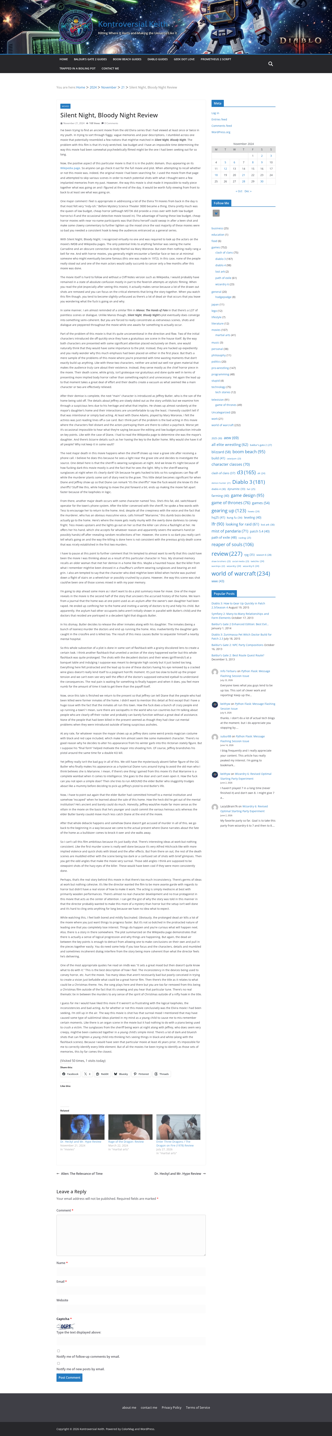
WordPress (147, 1429)
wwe (218, 581)
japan (215, 304)
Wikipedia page (70, 168)
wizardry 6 (222, 284)
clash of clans (224, 252)
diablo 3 (220, 259)
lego (214, 311)
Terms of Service (198, 1407)
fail (251, 489)
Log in (215, 113)
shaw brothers (221, 561)
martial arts (222, 335)
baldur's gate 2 (261, 445)
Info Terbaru (228, 671)
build (218, 458)
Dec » (248, 191)
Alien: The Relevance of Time (82, 1173)
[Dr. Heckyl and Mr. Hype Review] (82, 1127)
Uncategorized (221, 412)
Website (62, 1300)
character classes (231, 464)
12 (225, 168)
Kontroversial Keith (133, 23)
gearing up (229, 510)
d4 (261, 473)
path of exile (223, 278)
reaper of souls (233, 544)
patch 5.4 (260, 531)
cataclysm (234, 458)
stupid (216, 380)
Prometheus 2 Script (216, 59)
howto (254, 511)
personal (217, 349)
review (227, 553)
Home (64, 59)
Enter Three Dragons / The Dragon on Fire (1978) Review (175, 1143)
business (217, 228)
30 (261, 181)
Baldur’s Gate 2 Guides (90, 59)
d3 (246, 472)
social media (240, 561)
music (215, 342)
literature (218, 323)
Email (61, 1281)
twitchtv (257, 561)
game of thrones (226, 405)
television (218, 399)
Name (62, 1263)
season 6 (263, 555)
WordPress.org (221, 132)
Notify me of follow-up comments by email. (88, 1356)
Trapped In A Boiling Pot (77, 68)
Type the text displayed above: (78, 1332)
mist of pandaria (230, 531)
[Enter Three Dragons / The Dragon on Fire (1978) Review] (178, 1127)
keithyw (225, 704)
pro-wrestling (220, 368)
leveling (252, 517)
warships (218, 566)
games (216, 247)
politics (216, 361)
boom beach (248, 452)
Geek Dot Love (184, 59)
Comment (64, 1210)
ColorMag (128, 1429)
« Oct (239, 191)
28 (243, 181)
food (214, 241)
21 (243, 175)
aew (231, 437)
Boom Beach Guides (127, 59)
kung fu (234, 517)
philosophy (219, 355)
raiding (244, 537)
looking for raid (242, 524)
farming (220, 496)
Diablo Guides (158, 59)
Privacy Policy (171, 1407)
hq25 (218, 517)
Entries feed (219, 119)
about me (129, 1407)
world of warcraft (223, 425)
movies (65, 106)
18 (216, 175)
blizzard (221, 451)
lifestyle (217, 317)
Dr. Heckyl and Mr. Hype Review (80, 1141)
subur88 (225, 736)
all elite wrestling (230, 444)
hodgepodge (223, 297)
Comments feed (222, 126)
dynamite (236, 489)
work (215, 419)
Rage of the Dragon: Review (126, 1141)
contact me (110, 68)
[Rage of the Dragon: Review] (130, 1127)
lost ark (220, 271)
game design (247, 495)
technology (219, 387)
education (218, 234)
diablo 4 (220, 265)
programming (220, 374)
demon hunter (221, 483)
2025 (217, 438)
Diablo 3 (248, 481)
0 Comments (111, 123)
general (216, 292)
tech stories (222, 392)
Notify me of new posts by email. (80, 1369)
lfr (218, 524)
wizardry (234, 565)
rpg (249, 555)
